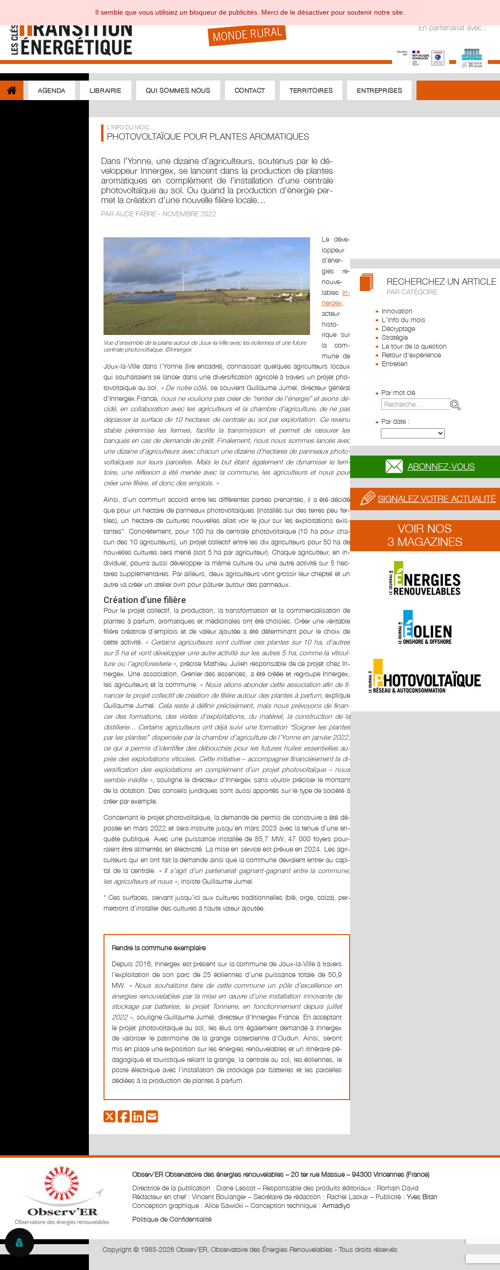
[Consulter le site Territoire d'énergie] (472, 56)
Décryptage (398, 328)
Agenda (51, 90)
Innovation (397, 311)
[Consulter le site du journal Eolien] (425, 627)
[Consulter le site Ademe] (420, 56)
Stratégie (395, 337)
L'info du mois (403, 319)
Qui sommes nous (178, 90)
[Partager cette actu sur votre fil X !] (110, 1119)
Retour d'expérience (411, 355)
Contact (250, 90)
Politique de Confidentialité (171, 1219)
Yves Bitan (422, 1196)
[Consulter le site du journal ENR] (425, 578)
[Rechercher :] (423, 404)
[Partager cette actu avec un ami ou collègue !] (152, 1119)
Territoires (311, 90)
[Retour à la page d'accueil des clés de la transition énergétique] (66, 30)
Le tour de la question (414, 346)
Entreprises (379, 90)
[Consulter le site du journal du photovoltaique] (425, 676)
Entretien (395, 363)
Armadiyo (336, 1205)
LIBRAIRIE (106, 90)
